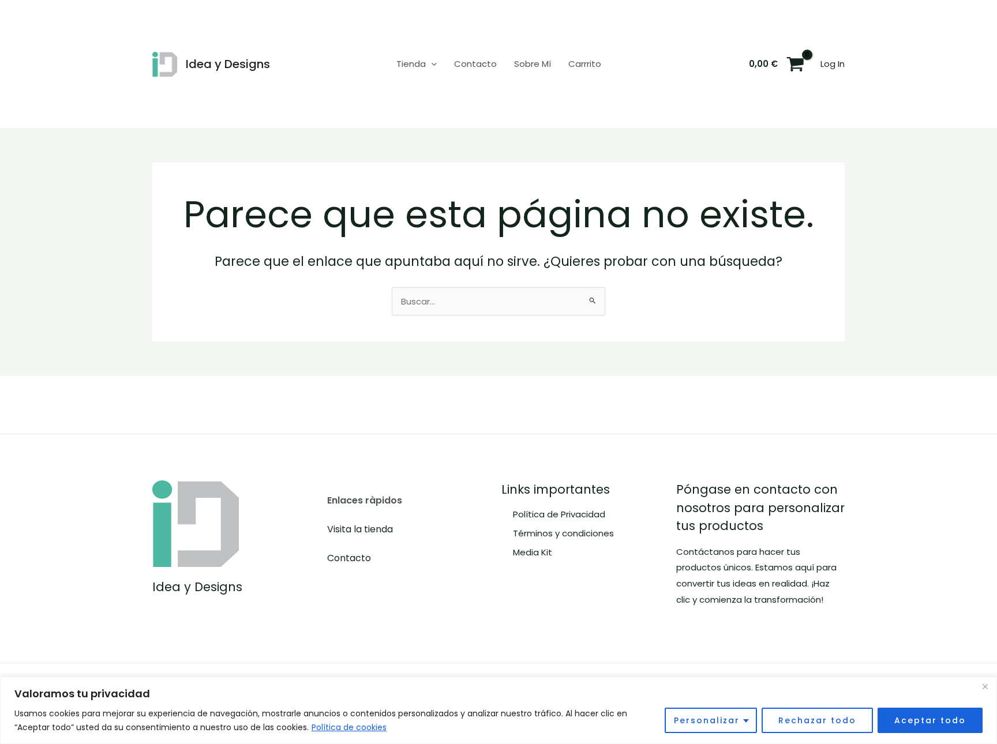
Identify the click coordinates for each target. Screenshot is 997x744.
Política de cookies (349, 727)
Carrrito (584, 64)
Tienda (411, 64)
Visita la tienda (360, 529)
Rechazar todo (817, 720)
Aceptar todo (930, 720)
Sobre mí (532, 64)
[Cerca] (985, 686)
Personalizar (707, 720)
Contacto (475, 64)
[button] (431, 64)
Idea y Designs (228, 64)
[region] (498, 710)
